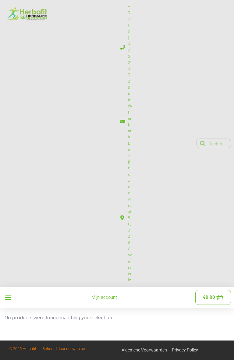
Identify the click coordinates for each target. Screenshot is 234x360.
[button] (8, 297)
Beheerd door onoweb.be (63, 348)
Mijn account (104, 297)
